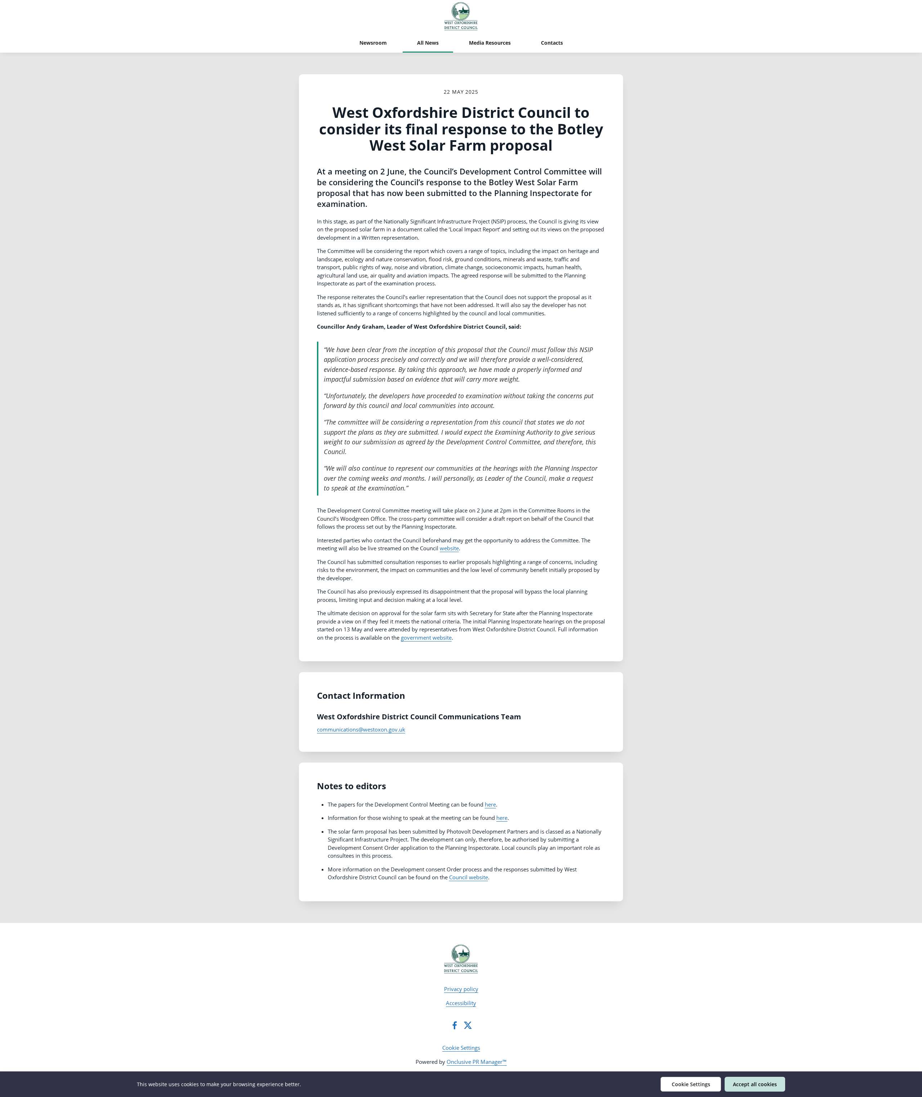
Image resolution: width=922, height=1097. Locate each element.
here (490, 804)
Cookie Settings (461, 1047)
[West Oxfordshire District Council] (461, 959)
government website (426, 637)
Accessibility (461, 1003)
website (449, 548)
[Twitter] (468, 1025)
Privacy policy (461, 988)
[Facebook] (454, 1025)
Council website (468, 877)
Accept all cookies (755, 1084)
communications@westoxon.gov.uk (361, 729)
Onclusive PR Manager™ (477, 1061)
